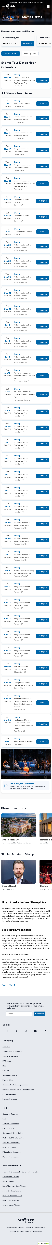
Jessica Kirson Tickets (11, 1205)
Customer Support (10, 1114)
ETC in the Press (9, 1094)
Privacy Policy (8, 1128)
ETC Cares (7, 1061)
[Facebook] (7, 1031)
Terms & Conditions (11, 1123)
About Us (6, 1047)
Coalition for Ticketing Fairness (15, 1085)
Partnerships (8, 1080)
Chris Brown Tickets (11, 1176)
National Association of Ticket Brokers (18, 1089)
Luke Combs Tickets (11, 1200)
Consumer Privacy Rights (13, 1133)
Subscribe (39, 1014)
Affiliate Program (10, 1075)
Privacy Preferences (11, 1157)
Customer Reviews (10, 1056)
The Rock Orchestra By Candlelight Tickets (20, 1172)
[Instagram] (26, 1031)
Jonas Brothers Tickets (12, 1191)
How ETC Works (9, 1147)
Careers (6, 1070)
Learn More (29, 788)
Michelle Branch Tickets (12, 1195)
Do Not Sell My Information (13, 1138)
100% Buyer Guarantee (12, 1051)
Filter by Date (30, 53)
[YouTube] (35, 1031)
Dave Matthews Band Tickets (14, 1186)
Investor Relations (10, 1099)
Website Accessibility (11, 1142)
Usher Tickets (8, 1181)
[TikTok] (44, 1031)
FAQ (4, 1119)
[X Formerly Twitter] (16, 1031)
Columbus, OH (10, 53)
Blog (4, 1066)
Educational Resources (12, 1152)
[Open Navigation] (48, 6)
